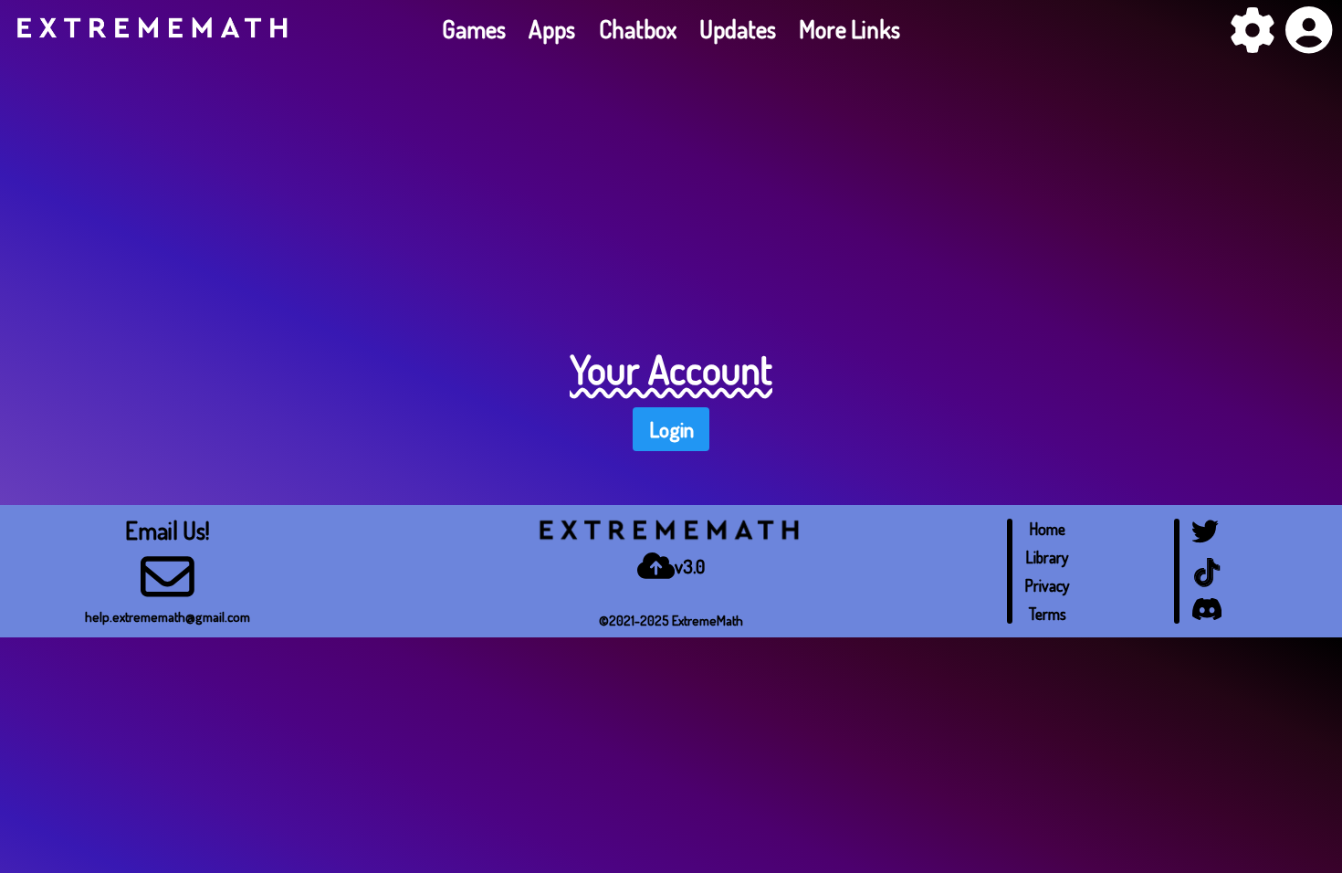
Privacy (1047, 585)
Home (1047, 529)
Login (671, 429)
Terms (1047, 614)
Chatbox (637, 29)
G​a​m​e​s (474, 29)
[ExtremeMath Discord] (1206, 618)
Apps (552, 29)
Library (1047, 557)
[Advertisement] (671, 194)
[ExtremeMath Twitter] (1206, 545)
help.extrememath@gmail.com (167, 616)
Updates (737, 29)
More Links (849, 29)
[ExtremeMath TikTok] (1206, 585)
